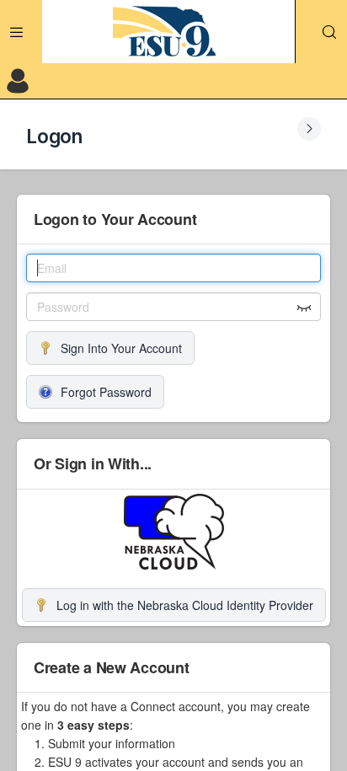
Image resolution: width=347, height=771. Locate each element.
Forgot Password (106, 391)
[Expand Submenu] (309, 129)
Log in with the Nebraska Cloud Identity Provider (184, 605)
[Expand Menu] (17, 32)
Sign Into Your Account (121, 348)
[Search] (329, 32)
